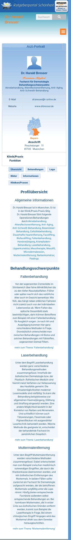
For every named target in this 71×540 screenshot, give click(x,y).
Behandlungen (35, 169)
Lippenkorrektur (21, 248)
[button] (63, 32)
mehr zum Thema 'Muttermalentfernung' (34, 528)
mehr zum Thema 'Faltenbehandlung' (34, 347)
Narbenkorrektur (45, 255)
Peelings (34, 258)
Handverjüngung (26, 241)
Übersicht (16, 169)
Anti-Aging (47, 224)
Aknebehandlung (37, 221)
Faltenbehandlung (41, 238)
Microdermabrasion (34, 251)
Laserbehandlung (41, 245)
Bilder (14, 176)
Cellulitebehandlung (40, 231)
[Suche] (59, 17)
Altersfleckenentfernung (27, 224)
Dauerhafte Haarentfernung (27, 234)
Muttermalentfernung (24, 255)
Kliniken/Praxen (19, 182)
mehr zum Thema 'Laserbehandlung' (34, 439)
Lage (52, 169)
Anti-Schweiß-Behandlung (26, 228)
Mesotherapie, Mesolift (43, 248)
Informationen (30, 176)
